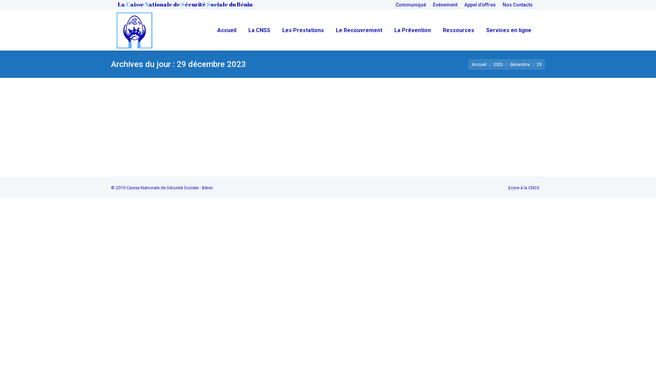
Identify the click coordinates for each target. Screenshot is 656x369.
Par (156, 118)
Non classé (131, 118)
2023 (498, 64)
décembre (520, 64)
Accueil (479, 64)
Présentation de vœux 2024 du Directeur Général (187, 106)
